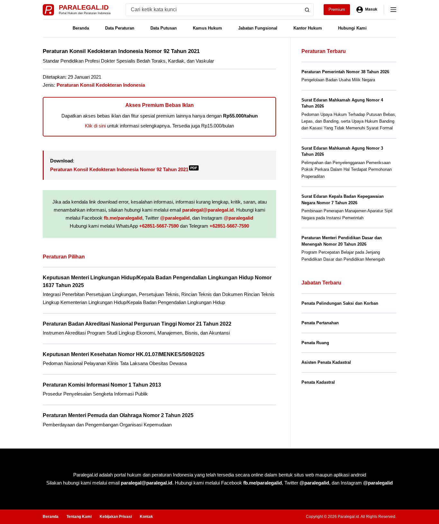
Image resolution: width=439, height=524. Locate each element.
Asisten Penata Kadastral (326, 362)
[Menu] (393, 10)
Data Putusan (163, 28)
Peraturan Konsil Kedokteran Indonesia (101, 85)
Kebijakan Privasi (116, 516)
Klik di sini (95, 125)
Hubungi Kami (352, 28)
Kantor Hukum (307, 28)
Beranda (81, 28)
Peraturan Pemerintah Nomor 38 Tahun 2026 (345, 71)
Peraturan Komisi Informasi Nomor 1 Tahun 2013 (102, 385)
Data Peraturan (119, 28)
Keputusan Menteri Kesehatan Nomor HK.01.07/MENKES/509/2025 (123, 354)
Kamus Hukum (207, 28)
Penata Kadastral (318, 382)
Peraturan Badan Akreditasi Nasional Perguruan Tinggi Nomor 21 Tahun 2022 (137, 324)
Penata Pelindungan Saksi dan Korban (339, 303)
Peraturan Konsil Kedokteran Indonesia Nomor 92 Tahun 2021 (123, 169)
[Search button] (307, 10)
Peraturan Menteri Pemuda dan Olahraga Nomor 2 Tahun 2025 (118, 415)
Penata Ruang (315, 342)
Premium (336, 9)
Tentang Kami (79, 516)
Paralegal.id (84, 7)
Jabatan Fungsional (257, 28)
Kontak (146, 516)
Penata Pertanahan (320, 322)
